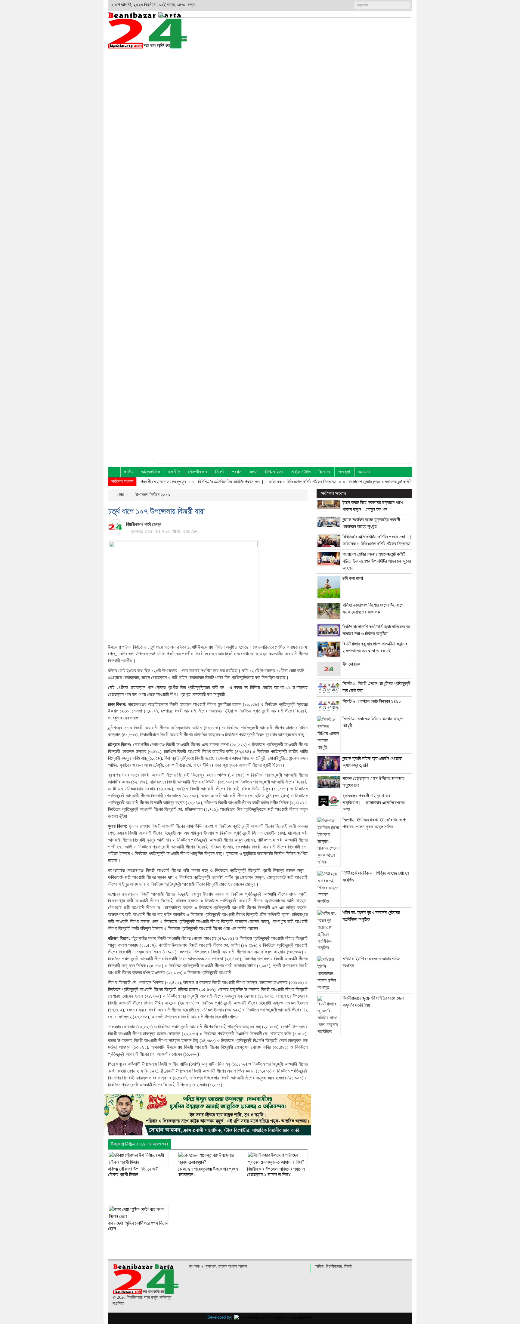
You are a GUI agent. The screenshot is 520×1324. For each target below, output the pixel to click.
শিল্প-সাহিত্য (274, 471)
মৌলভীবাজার (197, 471)
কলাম (253, 471)
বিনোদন (324, 471)
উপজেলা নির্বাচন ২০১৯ (152, 494)
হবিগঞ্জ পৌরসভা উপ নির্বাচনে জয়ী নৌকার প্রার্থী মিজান (133, 1171)
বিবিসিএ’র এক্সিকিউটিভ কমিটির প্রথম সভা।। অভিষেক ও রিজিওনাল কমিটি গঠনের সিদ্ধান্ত (243, 481)
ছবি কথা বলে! (352, 578)
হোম (120, 494)
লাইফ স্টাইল (301, 471)
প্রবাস (236, 471)
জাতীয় (128, 471)
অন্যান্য (364, 471)
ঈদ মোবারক (351, 664)
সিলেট (219, 471)
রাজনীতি (174, 471)
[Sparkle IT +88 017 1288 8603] (273, 1317)
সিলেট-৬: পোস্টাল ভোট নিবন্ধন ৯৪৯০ (371, 701)
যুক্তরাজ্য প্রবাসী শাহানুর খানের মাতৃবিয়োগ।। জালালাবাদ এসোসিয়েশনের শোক (373, 802)
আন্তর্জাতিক (150, 471)
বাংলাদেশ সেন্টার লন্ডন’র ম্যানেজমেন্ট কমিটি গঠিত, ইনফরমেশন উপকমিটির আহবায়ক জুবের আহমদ (396, 481)
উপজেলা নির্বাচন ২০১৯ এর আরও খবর (139, 1144)
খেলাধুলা (344, 471)
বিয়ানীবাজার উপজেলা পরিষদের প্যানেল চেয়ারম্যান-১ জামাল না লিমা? (276, 1171)
